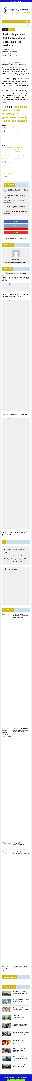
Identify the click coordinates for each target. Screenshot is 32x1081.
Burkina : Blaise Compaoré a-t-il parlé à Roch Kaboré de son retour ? (15, 295)
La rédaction (5, 1076)
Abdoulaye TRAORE (12, 60)
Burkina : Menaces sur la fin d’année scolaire (21, 154)
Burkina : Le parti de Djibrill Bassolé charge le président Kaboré (7, 173)
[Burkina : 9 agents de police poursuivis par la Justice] (16, 528)
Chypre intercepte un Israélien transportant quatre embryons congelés (20, 1058)
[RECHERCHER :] (16, 25)
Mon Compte (13, 1)
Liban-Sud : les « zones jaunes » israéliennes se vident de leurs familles (14, 207)
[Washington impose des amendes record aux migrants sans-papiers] (6, 1011)
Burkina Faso (11, 49)
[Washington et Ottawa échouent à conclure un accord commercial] (6, 995)
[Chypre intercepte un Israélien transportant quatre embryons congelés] (6, 1060)
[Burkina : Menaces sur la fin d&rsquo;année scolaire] (21, 150)
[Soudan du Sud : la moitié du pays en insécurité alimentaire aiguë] (6, 1035)
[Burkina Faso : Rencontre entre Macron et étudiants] (16, 273)
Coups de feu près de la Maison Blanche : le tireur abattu (20, 1065)
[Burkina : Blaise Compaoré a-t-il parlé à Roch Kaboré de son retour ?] (16, 290)
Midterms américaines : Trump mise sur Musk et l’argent (21, 1000)
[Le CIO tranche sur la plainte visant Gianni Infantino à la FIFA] (6, 1019)
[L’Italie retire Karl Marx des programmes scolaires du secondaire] (6, 1052)
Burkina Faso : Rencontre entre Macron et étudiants (15, 278)
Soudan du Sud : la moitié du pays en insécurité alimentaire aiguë (21, 1033)
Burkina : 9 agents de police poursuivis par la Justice (14, 533)
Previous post (12, 238)
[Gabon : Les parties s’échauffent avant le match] (6, 970)
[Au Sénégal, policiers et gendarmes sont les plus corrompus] (6, 847)
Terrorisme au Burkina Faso (9, 53)
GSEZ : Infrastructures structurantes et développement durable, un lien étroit (20, 615)
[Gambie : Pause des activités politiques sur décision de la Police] (6, 961)
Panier (19, 1)
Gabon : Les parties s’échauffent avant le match (20, 967)
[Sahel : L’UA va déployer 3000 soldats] (16, 410)
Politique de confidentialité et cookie (11, 1077)
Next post (21, 238)
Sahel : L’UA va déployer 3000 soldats (14, 414)
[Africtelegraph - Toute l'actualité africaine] (16, 11)
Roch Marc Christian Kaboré (9, 51)
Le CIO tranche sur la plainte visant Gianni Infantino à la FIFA (21, 1016)
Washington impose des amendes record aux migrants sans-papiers (20, 1008)
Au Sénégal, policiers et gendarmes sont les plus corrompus (21, 843)
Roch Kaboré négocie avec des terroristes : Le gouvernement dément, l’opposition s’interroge (14, 113)
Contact (11, 1076)
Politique (4, 275)
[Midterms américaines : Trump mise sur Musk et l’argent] (6, 1003)
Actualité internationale (9, 987)
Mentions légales (24, 1077)
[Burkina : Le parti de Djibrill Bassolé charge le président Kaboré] (8, 168)
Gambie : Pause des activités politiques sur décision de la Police (21, 852)
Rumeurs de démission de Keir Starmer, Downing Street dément (20, 1025)
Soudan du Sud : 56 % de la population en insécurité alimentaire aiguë (21, 1041)
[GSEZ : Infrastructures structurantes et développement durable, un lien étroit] (6, 723)
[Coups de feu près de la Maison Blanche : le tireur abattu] (6, 1068)
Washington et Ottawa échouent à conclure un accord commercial (20, 992)
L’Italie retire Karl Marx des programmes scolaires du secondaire (19, 1050)
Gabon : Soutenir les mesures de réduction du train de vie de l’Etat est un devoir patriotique (20, 730)
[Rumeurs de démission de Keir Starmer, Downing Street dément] (6, 1027)
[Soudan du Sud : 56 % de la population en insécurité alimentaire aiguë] (6, 1043)
